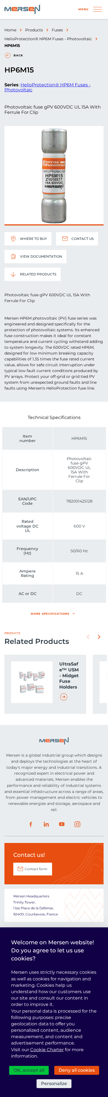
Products (34, 30)
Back (18, 55)
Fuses (57, 30)
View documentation (41, 256)
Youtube (61, 824)
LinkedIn (46, 824)
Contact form (36, 869)
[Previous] (88, 636)
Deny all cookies (77, 1070)
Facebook (30, 824)
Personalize (54, 1083)
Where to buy (33, 239)
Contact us (82, 239)
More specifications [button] (50, 614)
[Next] (99, 636)
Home (10, 30)
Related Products (38, 274)
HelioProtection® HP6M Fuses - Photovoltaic (48, 39)
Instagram (77, 824)
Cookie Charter (47, 1049)
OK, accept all (29, 1070)
